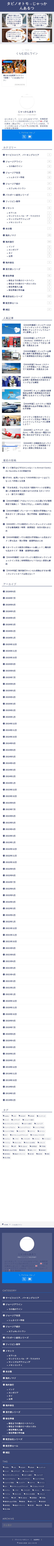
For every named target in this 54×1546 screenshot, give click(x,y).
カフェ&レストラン (29, 188)
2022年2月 (11, 915)
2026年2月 (11, 631)
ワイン (7, 1146)
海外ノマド (28, 235)
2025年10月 (11, 657)
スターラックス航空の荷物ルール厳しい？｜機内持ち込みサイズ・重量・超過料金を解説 (28, 549)
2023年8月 (11, 803)
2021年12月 (11, 928)
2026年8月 (11, 591)
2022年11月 (11, 856)
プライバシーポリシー (22, 1539)
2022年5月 (11, 895)
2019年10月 (11, 1080)
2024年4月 (11, 763)
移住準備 (28, 276)
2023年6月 (11, 816)
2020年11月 (11, 1007)
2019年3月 (11, 1093)
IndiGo (7, 1116)
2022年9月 (11, 869)
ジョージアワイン (28, 161)
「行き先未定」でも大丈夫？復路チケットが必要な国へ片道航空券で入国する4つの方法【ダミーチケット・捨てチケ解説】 (28, 491)
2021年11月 (11, 935)
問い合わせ (23, 1146)
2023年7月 (11, 809)
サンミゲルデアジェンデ (29, 219)
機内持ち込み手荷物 (11, 1150)
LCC (14, 1116)
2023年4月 (11, 829)
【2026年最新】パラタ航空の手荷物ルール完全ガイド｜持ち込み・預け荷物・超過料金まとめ (29, 539)
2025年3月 (11, 704)
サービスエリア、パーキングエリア (28, 155)
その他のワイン (29, 166)
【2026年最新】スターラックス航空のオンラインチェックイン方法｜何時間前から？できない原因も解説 (29, 560)
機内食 (23, 1150)
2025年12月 (11, 644)
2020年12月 (11, 1001)
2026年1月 (11, 638)
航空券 (40, 1154)
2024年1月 (11, 783)
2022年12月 (11, 849)
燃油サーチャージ (20, 1154)
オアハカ (29, 213)
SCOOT (23, 1116)
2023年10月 (11, 796)
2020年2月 (11, 1054)
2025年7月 (11, 677)
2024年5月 (11, 757)
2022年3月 (11, 908)
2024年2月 (11, 776)
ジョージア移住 (9, 1131)
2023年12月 (11, 790)
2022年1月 (11, 921)
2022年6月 (11, 889)
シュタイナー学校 (29, 177)
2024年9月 (11, 743)
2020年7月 (11, 1027)
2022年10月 (11, 862)
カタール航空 (28, 1123)
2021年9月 (11, 948)
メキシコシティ (29, 222)
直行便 (32, 1154)
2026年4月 (11, 618)
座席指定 (34, 1146)
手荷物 (43, 1146)
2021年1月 (11, 994)
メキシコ (28, 208)
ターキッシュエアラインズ (20, 1135)
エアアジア (16, 1120)
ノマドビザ (26, 1139)
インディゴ (42, 1116)
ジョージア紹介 (28, 184)
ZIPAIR (32, 1116)
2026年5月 (11, 611)
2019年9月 (11, 1087)
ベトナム (7, 1142)
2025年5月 (11, 690)
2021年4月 (11, 974)
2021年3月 (11, 981)
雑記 (28, 309)
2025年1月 (11, 717)
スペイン (42, 1131)
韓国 (48, 1154)
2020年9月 (11, 1021)
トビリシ (7, 1139)
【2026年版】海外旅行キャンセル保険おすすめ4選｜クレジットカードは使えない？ (28, 572)
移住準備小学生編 (29, 290)
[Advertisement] (27, 1191)
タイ (29, 253)
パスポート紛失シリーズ (28, 195)
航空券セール (28, 303)
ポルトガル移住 (30, 1142)
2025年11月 (11, 651)
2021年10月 (11, 941)
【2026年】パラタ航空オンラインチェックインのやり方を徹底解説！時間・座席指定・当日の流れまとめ (29, 527)
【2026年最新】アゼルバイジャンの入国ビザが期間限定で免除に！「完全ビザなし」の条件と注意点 (29, 502)
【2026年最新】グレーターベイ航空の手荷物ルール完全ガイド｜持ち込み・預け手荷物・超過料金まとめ (29, 514)
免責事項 (36, 1539)
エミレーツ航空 (29, 1120)
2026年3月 (11, 624)
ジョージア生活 (28, 173)
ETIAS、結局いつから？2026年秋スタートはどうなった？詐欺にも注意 (28, 479)
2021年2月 (11, 988)
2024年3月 (11, 770)
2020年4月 (11, 1040)
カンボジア (29, 250)
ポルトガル (18, 1142)
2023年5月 (11, 823)
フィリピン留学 (28, 201)
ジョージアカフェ (10, 1127)
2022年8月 (11, 875)
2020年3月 (11, 1047)
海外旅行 (28, 242)
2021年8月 (11, 955)
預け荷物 (7, 1157)
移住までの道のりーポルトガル (29, 284)
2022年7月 (11, 882)
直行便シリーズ (28, 269)
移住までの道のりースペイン (29, 280)
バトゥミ (36, 1139)
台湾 (29, 256)
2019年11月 (11, 1073)
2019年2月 (11, 1100)
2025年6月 (11, 684)
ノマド (16, 1139)
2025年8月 (11, 671)
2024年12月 (11, 723)
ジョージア (39, 1123)
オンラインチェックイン (12, 1123)
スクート (32, 1131)
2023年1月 (11, 842)
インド (29, 247)
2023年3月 (11, 836)
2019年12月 (11, 1067)
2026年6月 (11, 605)
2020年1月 (11, 1060)
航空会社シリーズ (28, 296)
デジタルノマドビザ (38, 1135)
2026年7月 (11, 598)
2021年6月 (11, 961)
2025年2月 (11, 710)
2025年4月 (11, 697)
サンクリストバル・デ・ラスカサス (29, 216)
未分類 (28, 229)
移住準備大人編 (29, 287)
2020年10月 (11, 1014)
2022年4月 (11, 902)
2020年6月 (11, 1034)
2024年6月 (11, 750)
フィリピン (47, 1139)
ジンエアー (21, 1131)
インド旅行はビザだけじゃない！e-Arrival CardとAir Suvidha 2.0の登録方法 (28, 469)
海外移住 (28, 262)
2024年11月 (11, 730)
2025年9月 (11, 664)
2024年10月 (11, 737)
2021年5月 (11, 968)
